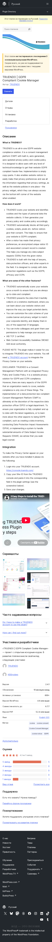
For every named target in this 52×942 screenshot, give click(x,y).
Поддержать (34, 869)
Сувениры (33, 873)
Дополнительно (10, 741)
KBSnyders (13, 674)
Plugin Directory (9, 11)
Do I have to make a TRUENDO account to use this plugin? (18, 623)
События (31, 864)
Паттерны (32, 852)
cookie (32, 723)
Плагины (31, 847)
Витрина (31, 838)
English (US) (44, 717)
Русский (12, 907)
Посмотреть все (41, 784)
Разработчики (9, 869)
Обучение (7, 860)
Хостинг (6, 847)
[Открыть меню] (48, 4)
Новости (7, 843)
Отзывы (9, 108)
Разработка (11, 121)
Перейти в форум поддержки (17, 803)
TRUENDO (15, 84)
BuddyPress (9, 895)
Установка (10, 114)
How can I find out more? (14, 632)
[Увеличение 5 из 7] (46, 575)
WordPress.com (11, 882)
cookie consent (42, 723)
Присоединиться (35, 860)
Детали (9, 101)
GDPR (46, 734)
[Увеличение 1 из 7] (21, 561)
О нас (5, 838)
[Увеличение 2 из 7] (21, 579)
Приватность (9, 852)
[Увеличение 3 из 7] (21, 597)
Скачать (8, 91)
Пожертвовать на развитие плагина (20, 822)
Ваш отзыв (8, 784)
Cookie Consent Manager (38, 728)
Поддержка (11, 127)
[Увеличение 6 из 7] (46, 588)
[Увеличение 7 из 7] (46, 601)
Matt (6, 886)
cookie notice (37, 734)
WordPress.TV (10, 873)
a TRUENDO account (18, 357)
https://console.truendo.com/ (19, 470)
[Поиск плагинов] (29, 29)
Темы (29, 843)
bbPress (8, 891)
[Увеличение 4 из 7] (46, 561)
